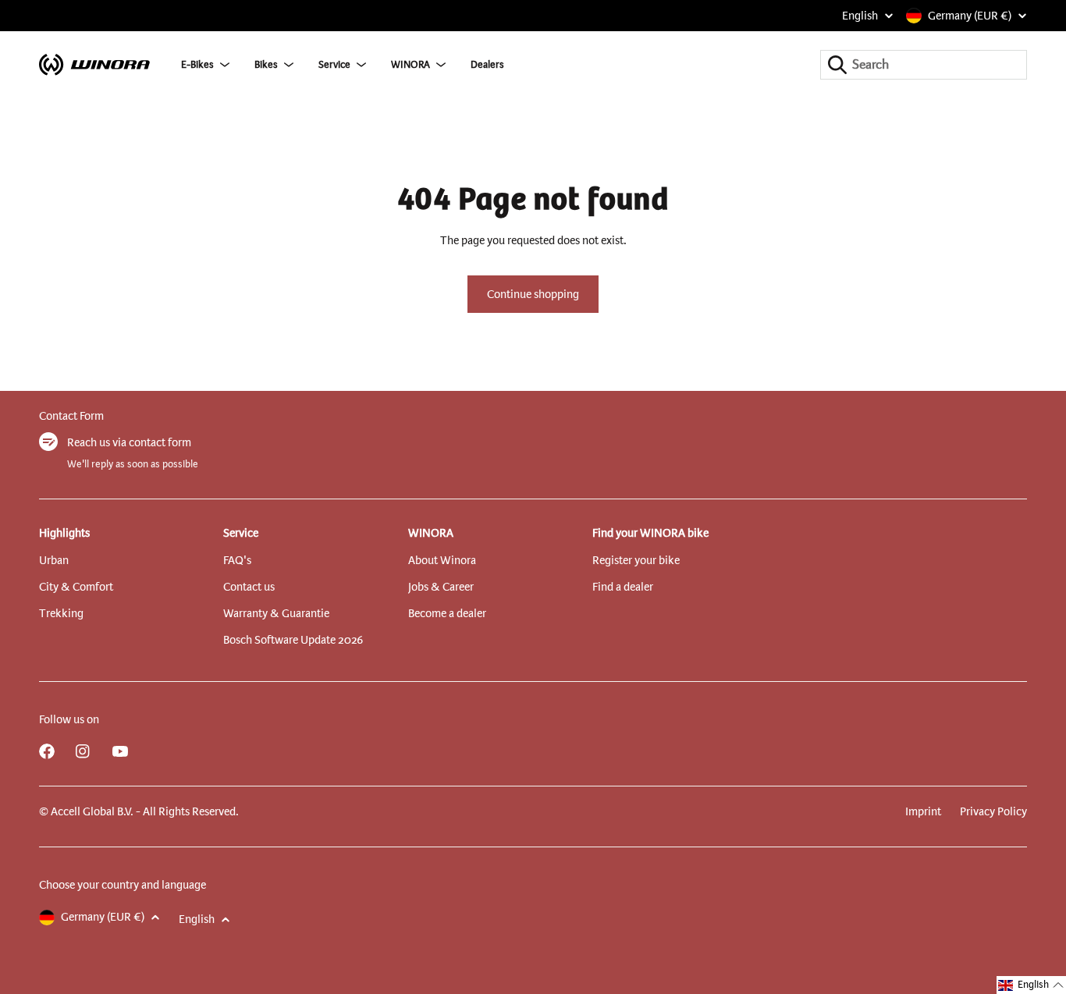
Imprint (923, 811)
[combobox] (923, 65)
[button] (1031, 985)
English (860, 15)
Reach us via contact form (129, 442)
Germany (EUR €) (969, 16)
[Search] (837, 64)
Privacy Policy (993, 811)
